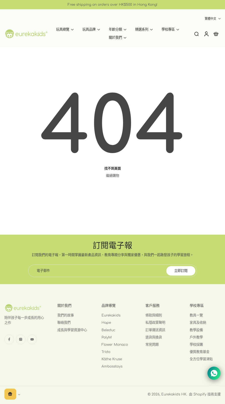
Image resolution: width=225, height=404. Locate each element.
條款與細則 (153, 315)
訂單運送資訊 (155, 330)
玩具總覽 (62, 29)
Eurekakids (111, 315)
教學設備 (196, 330)
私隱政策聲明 (155, 323)
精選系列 (141, 29)
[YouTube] (32, 339)
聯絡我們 (64, 323)
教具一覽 (196, 315)
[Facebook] (9, 339)
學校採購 (196, 345)
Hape (106, 323)
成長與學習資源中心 (72, 330)
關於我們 (115, 38)
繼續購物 (112, 176)
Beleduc (108, 330)
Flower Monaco (115, 345)
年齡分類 (115, 29)
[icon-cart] (216, 34)
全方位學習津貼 (201, 359)
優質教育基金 (199, 352)
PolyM (107, 337)
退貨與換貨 (153, 337)
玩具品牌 (89, 29)
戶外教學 (196, 337)
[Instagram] (20, 339)
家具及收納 (198, 323)
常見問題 (152, 345)
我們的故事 (65, 315)
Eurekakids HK (173, 394)
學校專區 (168, 29)
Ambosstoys (112, 367)
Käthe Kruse (112, 359)
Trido (106, 352)
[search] (196, 33)
